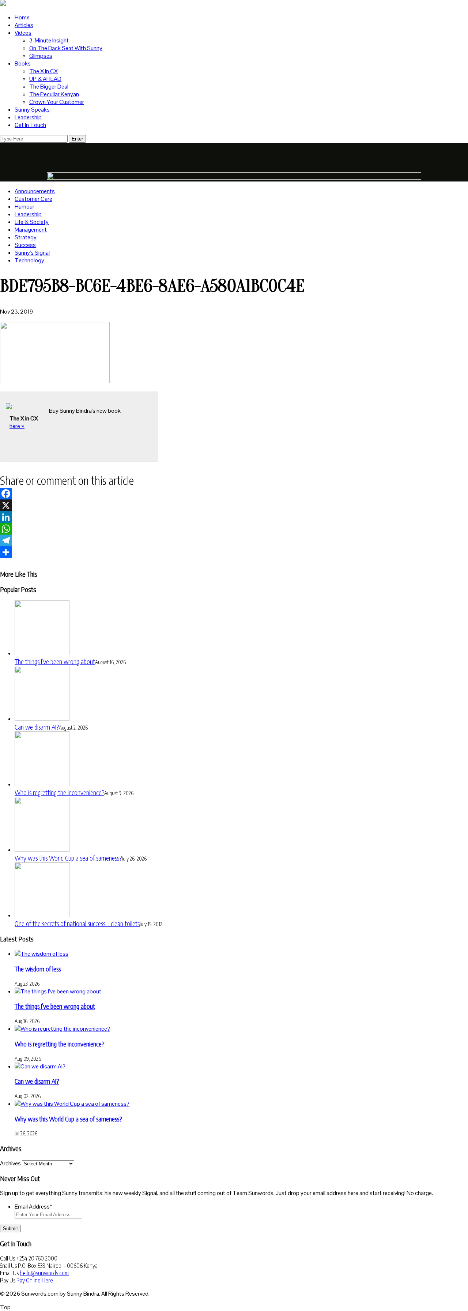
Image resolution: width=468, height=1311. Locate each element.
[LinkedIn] (234, 517)
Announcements (35, 191)
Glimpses (40, 56)
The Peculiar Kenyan (54, 94)
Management (31, 229)
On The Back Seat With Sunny (65, 48)
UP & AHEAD (45, 79)
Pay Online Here (34, 1280)
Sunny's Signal (32, 252)
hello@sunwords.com (44, 1273)
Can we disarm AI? (37, 727)
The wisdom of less (38, 968)
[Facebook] (234, 493)
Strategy (26, 237)
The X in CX (43, 71)
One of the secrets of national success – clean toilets (77, 923)
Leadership (28, 117)
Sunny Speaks (32, 109)
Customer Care (33, 199)
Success (25, 245)
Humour (24, 206)
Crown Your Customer (56, 102)
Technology (29, 260)
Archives (10, 1163)
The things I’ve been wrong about (55, 661)
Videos (23, 33)
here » (17, 426)
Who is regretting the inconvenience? (59, 792)
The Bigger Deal (48, 86)
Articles (24, 25)
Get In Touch (30, 125)
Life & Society (32, 222)
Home (22, 17)
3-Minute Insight (49, 40)
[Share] (234, 552)
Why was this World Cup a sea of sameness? (68, 858)
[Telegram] (234, 540)
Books (23, 63)
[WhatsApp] (234, 529)
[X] (234, 505)
